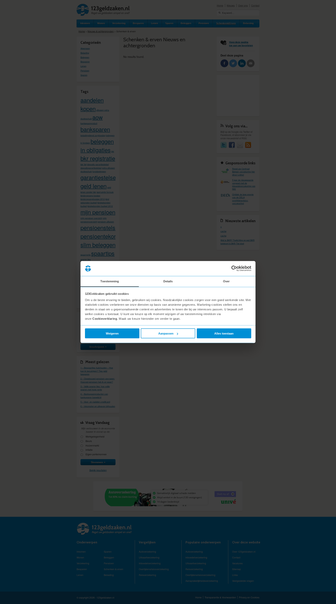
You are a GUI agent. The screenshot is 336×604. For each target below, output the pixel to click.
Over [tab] (226, 281)
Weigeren (112, 333)
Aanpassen (165, 333)
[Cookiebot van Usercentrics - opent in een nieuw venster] (234, 268)
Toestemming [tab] (109, 281)
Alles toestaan (224, 333)
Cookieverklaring (104, 318)
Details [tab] (168, 281)
